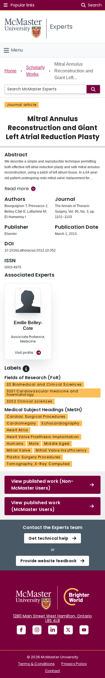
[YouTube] (84, 629)
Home (10, 70)
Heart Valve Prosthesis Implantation (43, 436)
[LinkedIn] (52, 629)
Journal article (21, 104)
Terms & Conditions (36, 663)
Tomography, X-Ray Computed (38, 463)
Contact (52, 670)
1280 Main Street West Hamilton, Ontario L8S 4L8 (52, 618)
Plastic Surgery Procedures (33, 457)
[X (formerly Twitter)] (68, 629)
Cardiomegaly (21, 423)
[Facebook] (21, 629)
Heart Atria (17, 430)
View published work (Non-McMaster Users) (42, 484)
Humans (15, 443)
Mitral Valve (18, 450)
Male (34, 443)
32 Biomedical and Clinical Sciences (44, 384)
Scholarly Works (35, 71)
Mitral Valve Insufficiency (61, 450)
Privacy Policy (74, 663)
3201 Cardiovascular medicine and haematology (42, 393)
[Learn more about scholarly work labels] (26, 368)
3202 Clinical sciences (29, 401)
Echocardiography (61, 423)
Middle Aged (56, 443)
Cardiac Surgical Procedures (36, 416)
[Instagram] (36, 629)
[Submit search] (93, 89)
